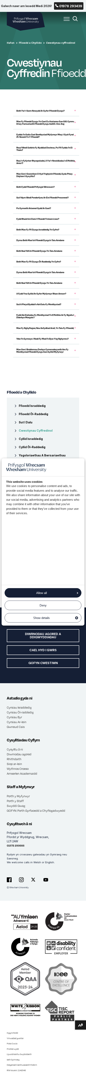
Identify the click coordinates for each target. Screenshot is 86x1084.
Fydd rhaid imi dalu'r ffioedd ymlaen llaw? (37, 219)
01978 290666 (15, 845)
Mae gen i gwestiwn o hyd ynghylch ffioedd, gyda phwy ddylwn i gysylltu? (44, 175)
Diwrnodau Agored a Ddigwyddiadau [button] (43, 635)
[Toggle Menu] (66, 21)
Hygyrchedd (12, 1033)
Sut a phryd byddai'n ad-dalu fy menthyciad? (38, 304)
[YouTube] (45, 879)
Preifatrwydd (13, 1049)
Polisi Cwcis (12, 1043)
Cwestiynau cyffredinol (60, 42)
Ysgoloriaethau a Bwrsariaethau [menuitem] (42, 455)
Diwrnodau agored (19, 754)
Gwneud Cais (16, 727)
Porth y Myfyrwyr (18, 796)
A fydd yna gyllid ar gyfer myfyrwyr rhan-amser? (41, 293)
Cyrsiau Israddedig (19, 707)
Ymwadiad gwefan (15, 1038)
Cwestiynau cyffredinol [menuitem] (36, 430)
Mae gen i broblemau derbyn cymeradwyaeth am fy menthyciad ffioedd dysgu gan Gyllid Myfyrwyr (42, 350)
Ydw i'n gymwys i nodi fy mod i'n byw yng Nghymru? (42, 338)
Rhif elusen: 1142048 (16, 1070)
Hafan (10, 42)
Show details (41, 618)
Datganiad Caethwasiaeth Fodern (22, 1065)
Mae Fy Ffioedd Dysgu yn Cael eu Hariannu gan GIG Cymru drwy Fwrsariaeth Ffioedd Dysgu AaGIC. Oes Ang (45, 122)
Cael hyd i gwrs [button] (43, 650)
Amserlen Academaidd (22, 773)
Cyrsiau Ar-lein (16, 722)
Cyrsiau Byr (14, 717)
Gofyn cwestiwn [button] (43, 663)
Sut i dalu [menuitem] (25, 422)
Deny (43, 605)
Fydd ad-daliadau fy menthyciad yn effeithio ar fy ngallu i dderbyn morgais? (45, 316)
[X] (33, 879)
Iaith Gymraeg (13, 1059)
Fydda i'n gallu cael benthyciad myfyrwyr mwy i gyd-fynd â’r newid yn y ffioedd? (45, 135)
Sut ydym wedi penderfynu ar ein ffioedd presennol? (42, 197)
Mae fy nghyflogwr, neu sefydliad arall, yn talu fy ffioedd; (45, 328)
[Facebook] (9, 879)
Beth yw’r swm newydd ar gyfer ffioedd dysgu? (40, 110)
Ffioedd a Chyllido (30, 42)
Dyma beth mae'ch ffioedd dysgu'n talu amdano (40, 240)
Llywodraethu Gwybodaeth (19, 1054)
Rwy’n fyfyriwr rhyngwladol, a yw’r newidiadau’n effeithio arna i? (45, 162)
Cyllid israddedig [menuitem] (31, 438)
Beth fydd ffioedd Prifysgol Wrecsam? (35, 187)
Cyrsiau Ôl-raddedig (20, 712)
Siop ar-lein (14, 764)
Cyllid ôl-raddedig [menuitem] (32, 447)
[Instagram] (21, 879)
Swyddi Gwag (16, 805)
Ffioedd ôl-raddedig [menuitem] (33, 414)
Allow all (41, 593)
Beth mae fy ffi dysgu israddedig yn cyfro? (37, 229)
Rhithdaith (14, 759)
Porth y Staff (15, 801)
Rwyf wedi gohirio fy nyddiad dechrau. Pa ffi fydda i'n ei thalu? (44, 148)
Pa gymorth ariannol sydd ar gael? (33, 208)
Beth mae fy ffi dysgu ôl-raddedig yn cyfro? (38, 261)
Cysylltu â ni (15, 749)
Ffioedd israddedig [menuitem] (32, 405)
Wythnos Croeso (18, 768)
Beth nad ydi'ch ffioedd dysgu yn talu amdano (39, 251)
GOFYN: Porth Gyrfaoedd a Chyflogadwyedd (36, 810)
